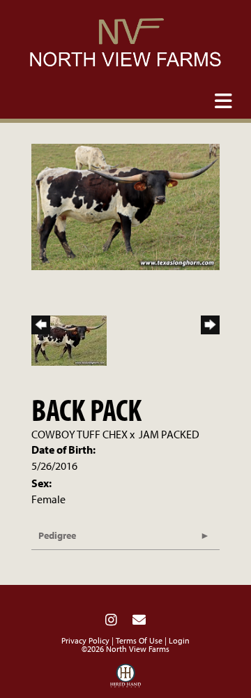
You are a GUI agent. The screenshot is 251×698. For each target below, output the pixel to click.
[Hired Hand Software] (126, 679)
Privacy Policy (85, 640)
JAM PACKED (169, 434)
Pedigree (57, 535)
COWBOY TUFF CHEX (79, 434)
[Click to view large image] (125, 205)
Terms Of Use (139, 640)
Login (179, 640)
